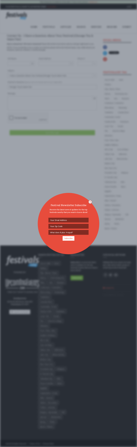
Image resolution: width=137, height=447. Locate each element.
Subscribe (68, 238)
